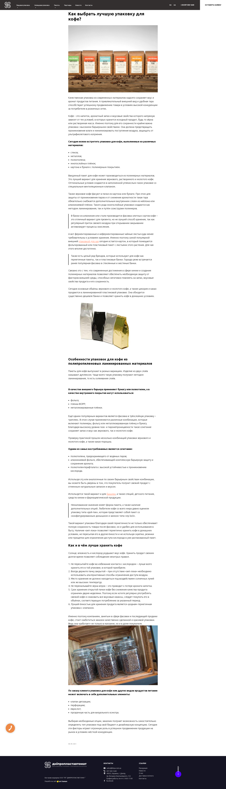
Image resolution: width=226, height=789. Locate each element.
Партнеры (67, 5)
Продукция (143, 768)
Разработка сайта (51, 781)
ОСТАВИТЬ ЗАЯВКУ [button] (213, 5)
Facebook (109, 781)
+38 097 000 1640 (187, 5)
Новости (78, 5)
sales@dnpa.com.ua (114, 768)
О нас (141, 773)
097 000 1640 (112, 771)
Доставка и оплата (146, 776)
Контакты (88, 5)
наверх (178, 769)
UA (175, 5)
